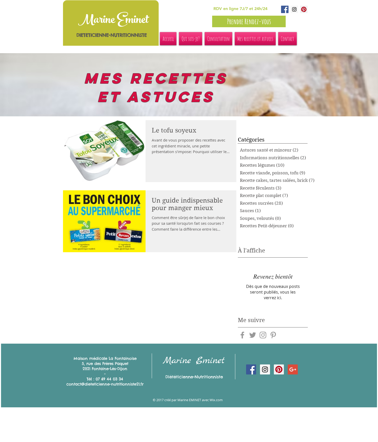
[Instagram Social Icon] (294, 9)
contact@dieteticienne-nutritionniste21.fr (104, 384)
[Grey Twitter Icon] (252, 335)
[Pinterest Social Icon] (304, 9)
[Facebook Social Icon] (285, 9)
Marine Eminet (113, 21)
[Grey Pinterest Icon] (273, 335)
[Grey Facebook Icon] (242, 335)
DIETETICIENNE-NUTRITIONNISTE (111, 35)
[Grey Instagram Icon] (262, 335)
